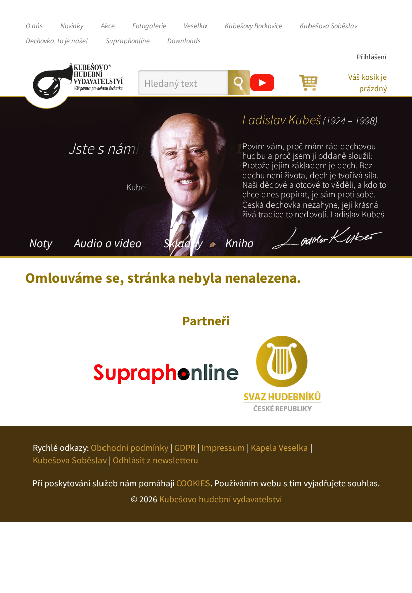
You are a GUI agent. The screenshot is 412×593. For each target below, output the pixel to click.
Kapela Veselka (279, 447)
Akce (108, 25)
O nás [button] (34, 25)
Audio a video (107, 243)
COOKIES (193, 483)
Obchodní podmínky (129, 447)
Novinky (71, 25)
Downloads (184, 40)
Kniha (239, 243)
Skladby (183, 243)
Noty (40, 243)
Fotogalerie (149, 25)
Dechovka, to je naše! (57, 40)
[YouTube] (262, 83)
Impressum (223, 447)
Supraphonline (128, 40)
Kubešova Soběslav (328, 25)
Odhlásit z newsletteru (155, 460)
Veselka (195, 25)
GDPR (184, 447)
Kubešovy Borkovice (253, 25)
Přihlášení (371, 56)
